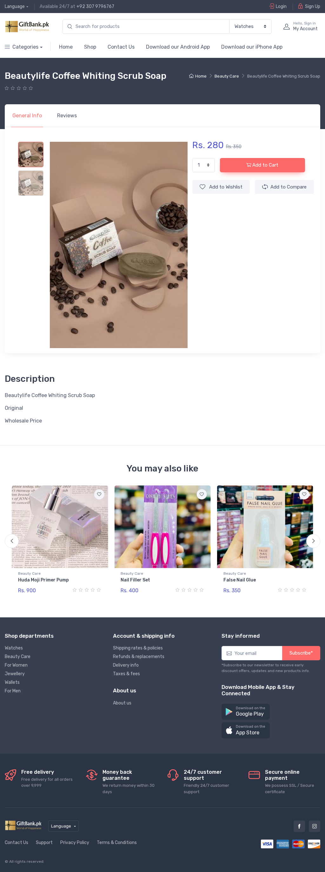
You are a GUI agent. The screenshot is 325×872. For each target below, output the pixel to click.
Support (44, 842)
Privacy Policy (74, 842)
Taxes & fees (126, 673)
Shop (90, 47)
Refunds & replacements (138, 656)
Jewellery (15, 673)
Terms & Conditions (117, 842)
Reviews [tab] (67, 116)
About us (122, 703)
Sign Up (312, 6)
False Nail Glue (239, 580)
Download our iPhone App (251, 47)
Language (15, 6)
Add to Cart (265, 165)
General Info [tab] (27, 116)
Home (66, 47)
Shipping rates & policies (138, 648)
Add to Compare (288, 187)
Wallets (12, 682)
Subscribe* (301, 653)
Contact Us (121, 47)
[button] (246, 712)
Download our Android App (178, 47)
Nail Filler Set (135, 580)
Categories (25, 47)
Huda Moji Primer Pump (43, 580)
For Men (13, 691)
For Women (16, 665)
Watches (14, 648)
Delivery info (126, 665)
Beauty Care (227, 76)
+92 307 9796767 (95, 6)
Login (281, 6)
